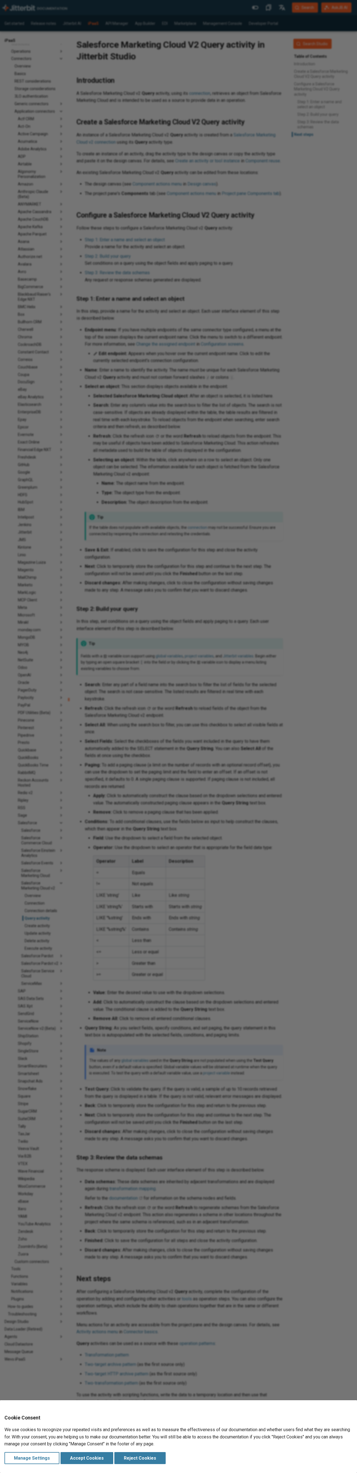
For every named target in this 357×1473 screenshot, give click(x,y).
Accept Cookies (87, 1458)
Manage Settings (32, 1458)
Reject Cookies (140, 1458)
